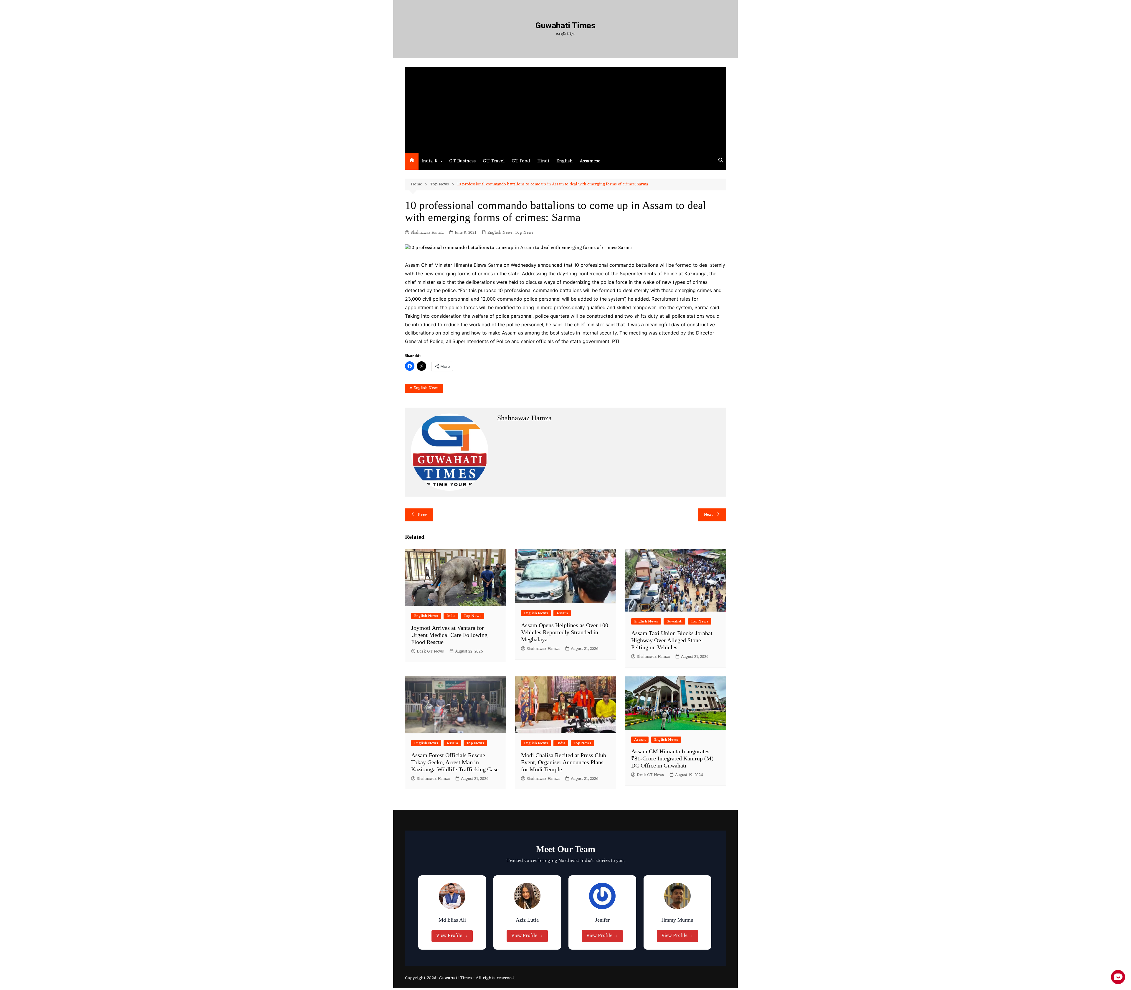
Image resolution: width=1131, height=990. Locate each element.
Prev (422, 515)
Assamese (590, 161)
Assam (562, 613)
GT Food (521, 161)
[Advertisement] (565, 108)
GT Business (462, 161)
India (451, 616)
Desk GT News (430, 651)
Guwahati (674, 621)
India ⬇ (429, 161)
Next (708, 515)
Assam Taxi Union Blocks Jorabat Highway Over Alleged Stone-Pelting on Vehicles (671, 640)
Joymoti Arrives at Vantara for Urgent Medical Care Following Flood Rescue (449, 635)
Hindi (543, 161)
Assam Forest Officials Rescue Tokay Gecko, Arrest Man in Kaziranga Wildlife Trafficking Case (455, 762)
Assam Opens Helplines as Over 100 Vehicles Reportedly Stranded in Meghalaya (564, 632)
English (564, 161)
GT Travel (494, 161)
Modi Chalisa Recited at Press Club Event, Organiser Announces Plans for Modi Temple (563, 762)
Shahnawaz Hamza (427, 233)
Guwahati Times (565, 25)
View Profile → (453, 936)
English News (499, 233)
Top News (524, 233)
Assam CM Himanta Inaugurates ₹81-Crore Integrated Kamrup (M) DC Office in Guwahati (672, 758)
